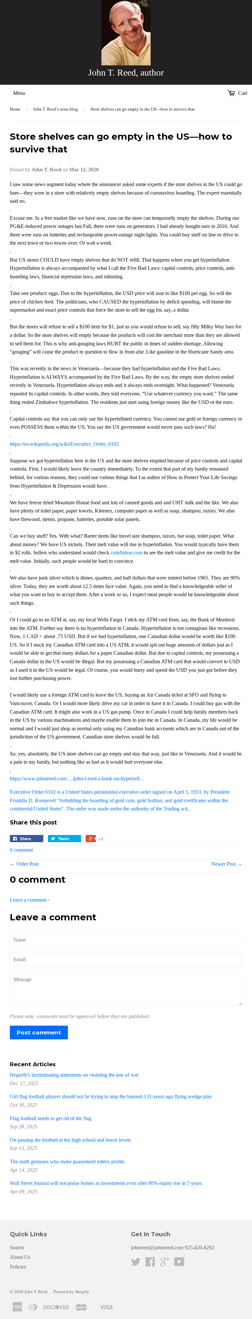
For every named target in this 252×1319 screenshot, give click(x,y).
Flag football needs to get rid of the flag (50, 1118)
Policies (18, 1267)
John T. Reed (35, 1291)
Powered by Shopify (71, 1291)
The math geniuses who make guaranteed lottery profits (67, 1161)
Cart (242, 93)
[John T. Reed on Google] (165, 1264)
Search (17, 1247)
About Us (20, 1257)
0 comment (21, 850)
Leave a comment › (30, 900)
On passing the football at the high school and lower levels (70, 1140)
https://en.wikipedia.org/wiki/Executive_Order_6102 (64, 444)
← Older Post (24, 864)
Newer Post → (226, 864)
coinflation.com (127, 552)
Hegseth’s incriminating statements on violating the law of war (74, 1075)
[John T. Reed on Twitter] (136, 1264)
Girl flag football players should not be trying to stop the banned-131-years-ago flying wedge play (111, 1096)
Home (15, 109)
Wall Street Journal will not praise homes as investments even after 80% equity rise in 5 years (106, 1183)
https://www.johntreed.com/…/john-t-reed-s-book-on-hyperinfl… (77, 778)
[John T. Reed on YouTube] (179, 1264)
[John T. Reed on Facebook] (150, 1264)
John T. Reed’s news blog (55, 109)
